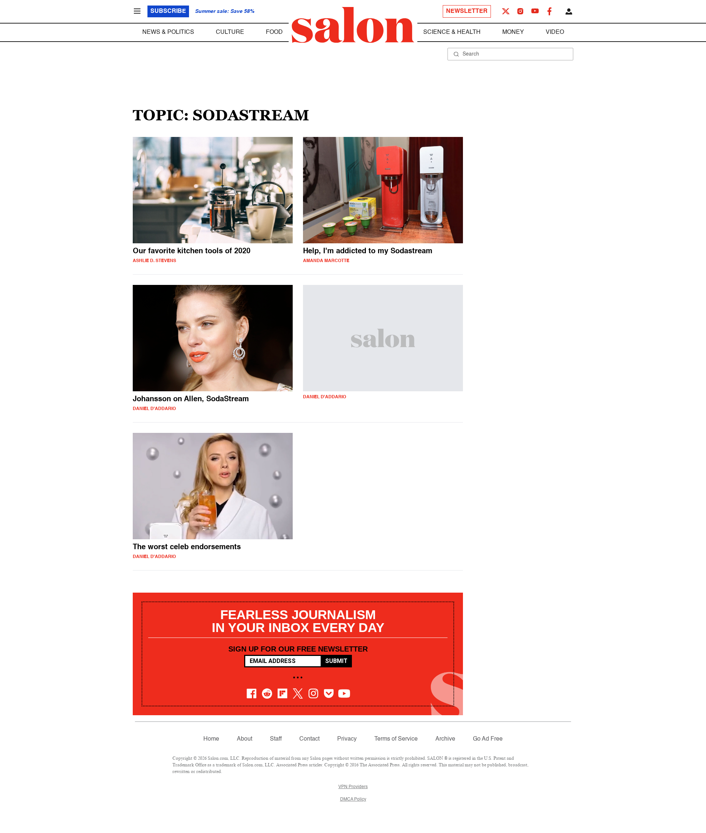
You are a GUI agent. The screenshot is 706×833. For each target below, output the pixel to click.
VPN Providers (353, 787)
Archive (445, 739)
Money (513, 32)
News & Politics (168, 32)
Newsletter (467, 11)
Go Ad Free (488, 739)
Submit (336, 660)
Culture (230, 32)
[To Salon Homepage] (353, 25)
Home (211, 739)
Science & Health (452, 32)
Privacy (347, 739)
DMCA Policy (353, 799)
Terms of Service (396, 739)
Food (274, 32)
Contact (309, 739)
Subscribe (168, 11)
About (244, 739)
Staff (276, 739)
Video (555, 32)
